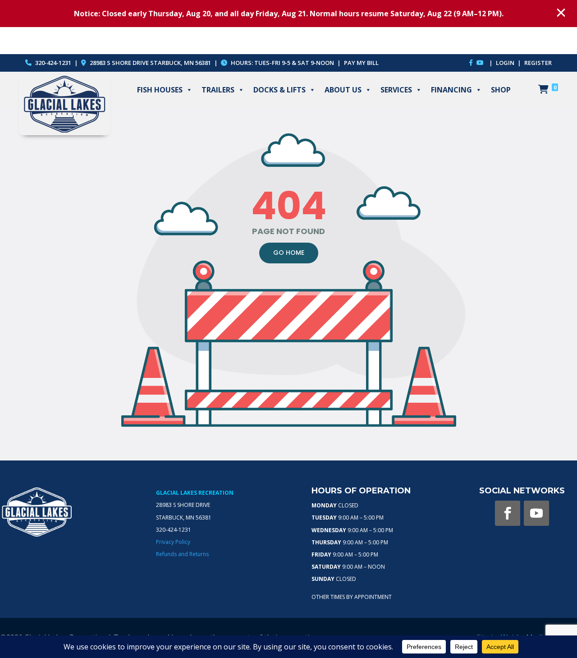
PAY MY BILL (361, 63)
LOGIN (506, 63)
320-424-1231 (52, 63)
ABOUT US (343, 90)
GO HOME (288, 252)
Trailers (217, 90)
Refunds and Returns (182, 554)
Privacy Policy (173, 542)
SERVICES (396, 90)
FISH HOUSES (160, 90)
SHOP (501, 90)
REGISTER (538, 63)
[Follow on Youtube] (536, 513)
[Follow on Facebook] (507, 513)
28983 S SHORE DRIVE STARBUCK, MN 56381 (150, 63)
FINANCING (451, 90)
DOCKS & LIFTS (279, 90)
